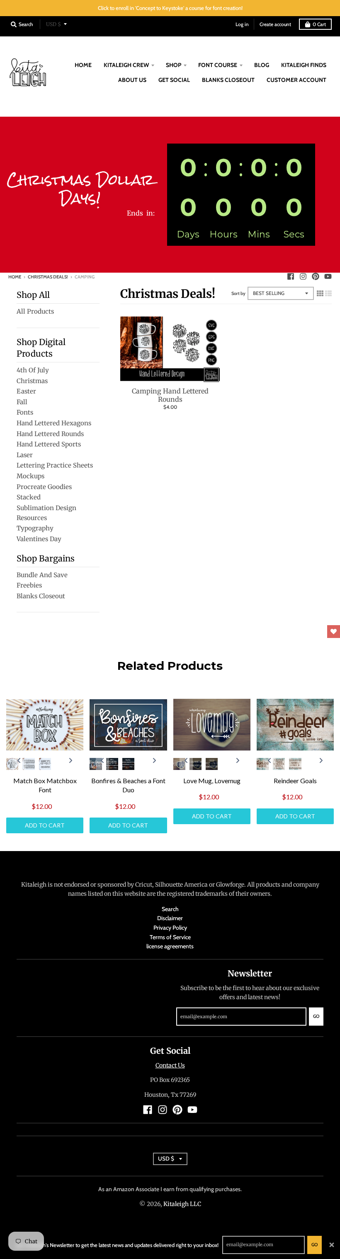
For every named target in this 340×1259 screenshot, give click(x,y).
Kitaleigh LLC (182, 1204)
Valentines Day (39, 539)
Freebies (29, 585)
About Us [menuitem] (132, 80)
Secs (294, 234)
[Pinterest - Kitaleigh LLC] (315, 276)
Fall (22, 402)
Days (188, 234)
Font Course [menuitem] (217, 65)
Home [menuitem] (83, 65)
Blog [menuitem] (261, 65)
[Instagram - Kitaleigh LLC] (303, 276)
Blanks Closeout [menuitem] (228, 80)
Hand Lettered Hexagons (54, 423)
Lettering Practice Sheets (55, 465)
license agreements (170, 946)
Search (170, 909)
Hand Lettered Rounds (50, 434)
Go (314, 1244)
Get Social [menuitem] (174, 80)
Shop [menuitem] (173, 65)
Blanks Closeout (41, 596)
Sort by (238, 293)
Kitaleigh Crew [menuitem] (126, 65)
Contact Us (170, 1065)
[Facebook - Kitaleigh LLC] (290, 276)
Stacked (29, 497)
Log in (242, 24)
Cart (319, 24)
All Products (35, 311)
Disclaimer (170, 918)
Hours (223, 234)
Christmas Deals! (48, 277)
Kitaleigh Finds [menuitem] (303, 65)
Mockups (30, 476)
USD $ (53, 24)
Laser (25, 455)
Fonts (25, 412)
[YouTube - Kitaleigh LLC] (328, 276)
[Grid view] (320, 292)
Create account (275, 24)
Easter (26, 391)
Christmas (32, 381)
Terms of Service (170, 937)
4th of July (33, 370)
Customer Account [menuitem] (296, 80)
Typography (35, 528)
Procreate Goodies (44, 487)
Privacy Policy (170, 927)
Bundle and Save (42, 575)
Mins (259, 234)
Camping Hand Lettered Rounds (170, 395)
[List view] (328, 292)
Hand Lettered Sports (49, 444)
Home (14, 277)
